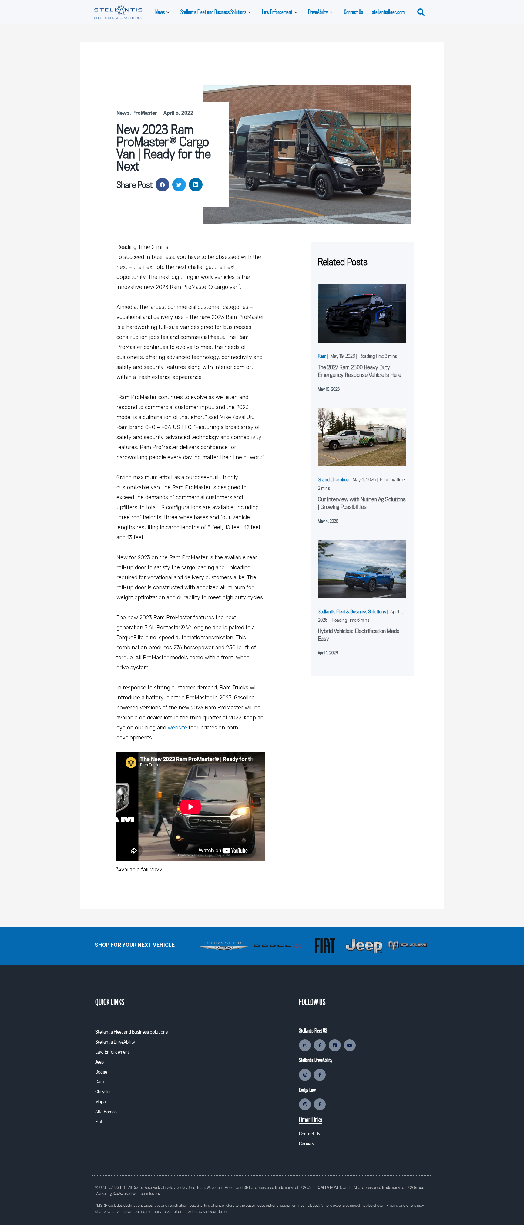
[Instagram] (305, 1045)
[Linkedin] (335, 1045)
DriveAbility (318, 12)
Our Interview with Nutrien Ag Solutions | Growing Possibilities (362, 503)
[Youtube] (350, 1045)
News (160, 12)
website (177, 727)
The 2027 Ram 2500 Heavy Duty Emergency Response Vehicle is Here (359, 371)
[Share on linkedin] (196, 184)
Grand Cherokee (333, 479)
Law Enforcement (277, 12)
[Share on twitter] (179, 184)
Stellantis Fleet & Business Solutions (352, 611)
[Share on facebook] (162, 184)
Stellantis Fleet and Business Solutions (213, 12)
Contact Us (353, 12)
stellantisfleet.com (388, 12)
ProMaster (144, 113)
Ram (322, 356)
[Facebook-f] (320, 1045)
